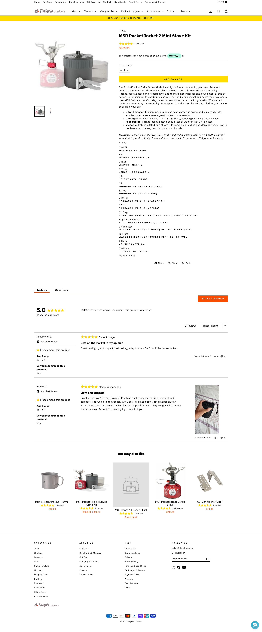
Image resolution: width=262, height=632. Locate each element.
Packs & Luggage (131, 11)
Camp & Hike (107, 11)
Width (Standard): (133, 150)
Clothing (38, 579)
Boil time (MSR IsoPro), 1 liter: (143, 222)
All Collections (41, 596)
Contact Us (60, 2)
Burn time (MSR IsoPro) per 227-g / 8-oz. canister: (158, 215)
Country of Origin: (134, 251)
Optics (171, 11)
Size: (122, 143)
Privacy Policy (131, 561)
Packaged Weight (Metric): (140, 208)
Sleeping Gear (41, 574)
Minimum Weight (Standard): (141, 186)
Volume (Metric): (132, 244)
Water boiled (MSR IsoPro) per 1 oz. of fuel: (154, 237)
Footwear (38, 583)
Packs (37, 561)
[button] (131, 43)
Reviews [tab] (42, 290)
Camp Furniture (41, 566)
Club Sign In (120, 2)
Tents (36, 548)
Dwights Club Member (90, 553)
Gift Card (91, 2)
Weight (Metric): (132, 165)
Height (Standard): (134, 179)
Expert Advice (135, 2)
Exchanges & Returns (155, 2)
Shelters (38, 553)
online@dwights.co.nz (182, 548)
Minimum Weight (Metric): (139, 194)
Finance (83, 570)
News (127, 587)
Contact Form (178, 553)
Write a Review (213, 299)
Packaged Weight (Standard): (142, 201)
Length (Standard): (134, 172)
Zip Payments (86, 566)
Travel (184, 11)
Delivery (128, 557)
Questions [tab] (61, 290)
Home (37, 2)
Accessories (154, 11)
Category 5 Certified (89, 561)
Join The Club (105, 2)
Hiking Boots (40, 592)
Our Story (47, 2)
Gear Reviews (131, 583)
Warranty (129, 579)
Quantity (126, 65)
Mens (75, 11)
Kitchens (38, 570)
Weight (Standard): (134, 158)
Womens (89, 11)
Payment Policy (132, 574)
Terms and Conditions (135, 566)
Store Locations (76, 2)
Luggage (38, 557)
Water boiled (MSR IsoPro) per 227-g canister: (155, 230)
